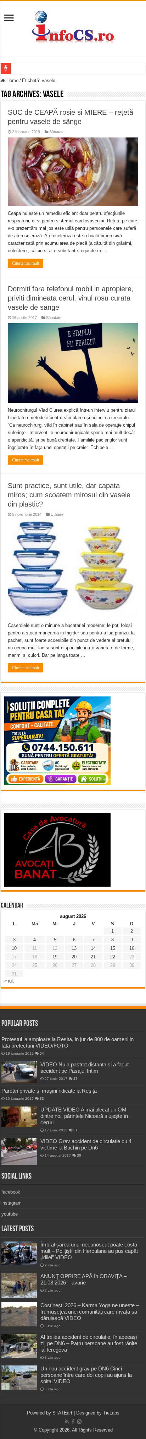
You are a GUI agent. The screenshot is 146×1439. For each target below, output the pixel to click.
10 (14, 948)
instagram (11, 1203)
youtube (9, 1214)
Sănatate (56, 132)
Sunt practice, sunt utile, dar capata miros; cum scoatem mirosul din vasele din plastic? (69, 495)
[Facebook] (73, 1421)
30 (79, 1155)
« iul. (9, 981)
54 (42, 1053)
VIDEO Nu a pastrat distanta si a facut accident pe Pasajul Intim (84, 1067)
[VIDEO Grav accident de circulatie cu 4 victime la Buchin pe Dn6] (19, 1151)
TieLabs (111, 1413)
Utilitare (57, 514)
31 (75, 1130)
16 (131, 948)
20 (74, 956)
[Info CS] (73, 27)
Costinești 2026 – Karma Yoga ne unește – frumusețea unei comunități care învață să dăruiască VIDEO (89, 1311)
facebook (10, 1192)
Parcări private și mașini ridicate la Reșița (49, 1091)
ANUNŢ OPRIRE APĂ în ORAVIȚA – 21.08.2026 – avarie (83, 1279)
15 (112, 948)
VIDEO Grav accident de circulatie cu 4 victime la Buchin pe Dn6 (85, 1144)
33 (42, 1098)
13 (74, 948)
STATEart (62, 1413)
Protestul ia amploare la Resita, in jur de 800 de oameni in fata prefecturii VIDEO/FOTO (67, 1042)
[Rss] (66, 1421)
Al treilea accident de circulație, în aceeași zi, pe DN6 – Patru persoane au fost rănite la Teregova (88, 1343)
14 (93, 948)
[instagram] (79, 1421)
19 (54, 956)
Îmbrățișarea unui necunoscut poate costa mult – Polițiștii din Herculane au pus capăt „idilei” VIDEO (89, 1250)
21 (93, 956)
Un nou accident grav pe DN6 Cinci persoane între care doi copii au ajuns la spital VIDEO (86, 1374)
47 (75, 1079)
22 (112, 956)
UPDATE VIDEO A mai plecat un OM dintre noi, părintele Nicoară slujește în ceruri (84, 1116)
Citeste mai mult (25, 263)
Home (11, 80)
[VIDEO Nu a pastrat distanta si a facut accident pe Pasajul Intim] (19, 1072)
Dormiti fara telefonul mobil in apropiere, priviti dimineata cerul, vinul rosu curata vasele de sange (71, 298)
